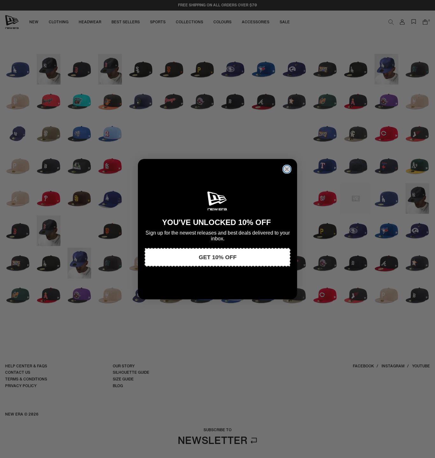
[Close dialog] (287, 169)
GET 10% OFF (218, 257)
